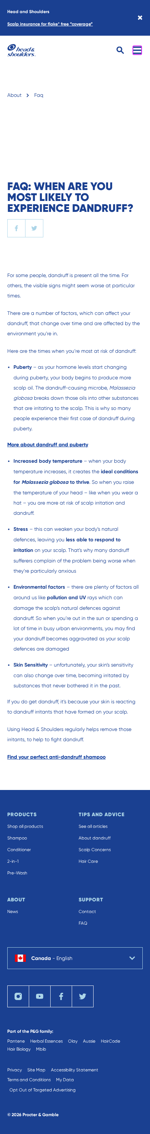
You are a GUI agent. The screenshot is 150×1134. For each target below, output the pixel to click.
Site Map (36, 1070)
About (14, 95)
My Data (65, 1080)
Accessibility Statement (74, 1070)
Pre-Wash (17, 873)
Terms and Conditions (29, 1080)
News (12, 911)
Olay (73, 1041)
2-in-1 (13, 861)
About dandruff (95, 838)
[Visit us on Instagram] (18, 996)
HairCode (110, 1041)
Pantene (16, 1041)
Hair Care (88, 861)
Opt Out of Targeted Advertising (42, 1089)
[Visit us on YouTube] (39, 996)
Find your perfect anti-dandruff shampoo (56, 757)
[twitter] (34, 228)
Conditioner (19, 849)
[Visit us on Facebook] (61, 996)
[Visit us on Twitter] (82, 996)
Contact (87, 911)
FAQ (83, 923)
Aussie (89, 1041)
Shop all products (25, 826)
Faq (38, 95)
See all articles (93, 826)
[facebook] (16, 228)
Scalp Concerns (95, 849)
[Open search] (120, 50)
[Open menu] (137, 50)
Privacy (14, 1070)
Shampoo (17, 838)
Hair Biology (19, 1049)
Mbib (41, 1049)
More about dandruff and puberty (47, 445)
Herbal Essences (46, 1041)
